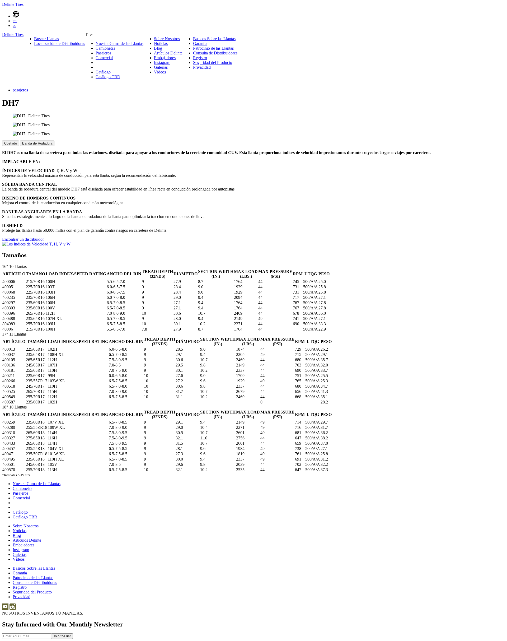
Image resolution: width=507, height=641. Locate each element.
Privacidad (202, 67)
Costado (10, 143)
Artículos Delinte (168, 53)
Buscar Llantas (46, 38)
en (15, 20)
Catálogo (103, 72)
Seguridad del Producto (212, 62)
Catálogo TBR (108, 77)
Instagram (162, 62)
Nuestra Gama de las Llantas (119, 43)
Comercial (104, 57)
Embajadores (165, 57)
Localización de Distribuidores (59, 43)
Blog (158, 48)
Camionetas (105, 48)
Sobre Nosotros (167, 38)
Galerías (161, 67)
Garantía (200, 43)
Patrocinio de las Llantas (213, 48)
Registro (200, 57)
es (14, 25)
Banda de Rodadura (37, 143)
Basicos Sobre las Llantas (214, 38)
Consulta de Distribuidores (215, 53)
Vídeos (160, 72)
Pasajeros (103, 53)
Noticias (161, 43)
